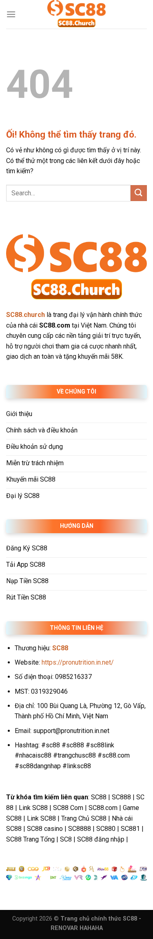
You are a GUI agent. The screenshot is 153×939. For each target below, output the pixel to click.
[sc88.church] (77, 14)
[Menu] (11, 14)
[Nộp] (139, 193)
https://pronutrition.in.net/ (78, 662)
